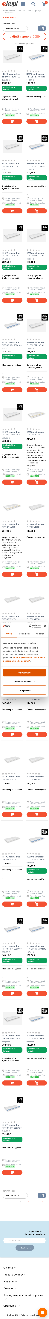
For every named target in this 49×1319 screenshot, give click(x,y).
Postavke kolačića (22, 681)
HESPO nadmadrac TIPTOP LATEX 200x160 (35, 433)
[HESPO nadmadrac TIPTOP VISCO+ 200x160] (37, 599)
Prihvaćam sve (24, 672)
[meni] (23, 4)
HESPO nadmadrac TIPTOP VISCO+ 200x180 (11, 858)
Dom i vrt (21, 11)
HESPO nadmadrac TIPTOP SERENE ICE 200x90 (11, 165)
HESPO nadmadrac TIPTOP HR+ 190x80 (35, 75)
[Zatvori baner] (45, 626)
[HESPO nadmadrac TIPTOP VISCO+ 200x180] (12, 840)
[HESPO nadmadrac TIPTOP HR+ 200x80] (37, 146)
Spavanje (37, 11)
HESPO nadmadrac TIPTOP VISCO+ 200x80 (35, 698)
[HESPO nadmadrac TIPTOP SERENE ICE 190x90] (37, 236)
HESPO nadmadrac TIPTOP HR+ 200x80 (36, 164)
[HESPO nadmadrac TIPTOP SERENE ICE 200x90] (12, 146)
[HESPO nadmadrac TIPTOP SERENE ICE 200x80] (37, 325)
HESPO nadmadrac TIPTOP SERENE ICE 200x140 (11, 254)
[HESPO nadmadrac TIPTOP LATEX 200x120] (12, 507)
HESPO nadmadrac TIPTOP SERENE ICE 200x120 (11, 1037)
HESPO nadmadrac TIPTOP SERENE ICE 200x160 (11, 433)
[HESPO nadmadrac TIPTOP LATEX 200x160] (37, 415)
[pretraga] (33, 4)
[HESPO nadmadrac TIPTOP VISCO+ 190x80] (37, 507)
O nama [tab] (40, 634)
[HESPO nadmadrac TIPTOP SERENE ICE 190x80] (12, 57)
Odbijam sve (24, 690)
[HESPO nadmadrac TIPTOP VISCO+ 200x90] (12, 759)
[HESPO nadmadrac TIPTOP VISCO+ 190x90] (37, 759)
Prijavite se (25, 1247)
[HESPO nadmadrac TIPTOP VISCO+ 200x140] (12, 599)
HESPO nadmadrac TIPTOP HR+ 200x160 (12, 947)
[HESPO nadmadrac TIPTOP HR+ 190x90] (37, 1018)
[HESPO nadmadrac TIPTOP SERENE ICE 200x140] (12, 236)
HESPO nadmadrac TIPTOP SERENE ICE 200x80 (36, 344)
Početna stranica (9, 11)
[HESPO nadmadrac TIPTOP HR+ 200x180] (12, 325)
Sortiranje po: (9, 24)
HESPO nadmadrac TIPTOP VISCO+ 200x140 (11, 618)
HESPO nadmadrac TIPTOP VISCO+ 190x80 (35, 525)
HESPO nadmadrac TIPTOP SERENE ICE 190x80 (11, 75)
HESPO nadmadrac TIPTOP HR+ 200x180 (12, 343)
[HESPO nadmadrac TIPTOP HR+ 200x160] (12, 929)
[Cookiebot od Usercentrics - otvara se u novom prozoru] (30, 626)
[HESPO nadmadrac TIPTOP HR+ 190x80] (37, 57)
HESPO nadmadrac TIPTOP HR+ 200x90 (36, 858)
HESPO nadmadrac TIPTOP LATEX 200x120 (11, 525)
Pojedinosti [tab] (24, 634)
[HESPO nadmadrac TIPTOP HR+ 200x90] (37, 840)
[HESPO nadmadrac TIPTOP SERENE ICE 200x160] (12, 415)
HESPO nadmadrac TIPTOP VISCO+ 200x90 (11, 778)
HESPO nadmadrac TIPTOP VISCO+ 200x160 (35, 618)
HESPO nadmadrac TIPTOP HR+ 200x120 (12, 1126)
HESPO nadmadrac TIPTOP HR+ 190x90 (36, 1037)
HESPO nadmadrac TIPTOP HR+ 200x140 (36, 947)
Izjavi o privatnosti (22, 657)
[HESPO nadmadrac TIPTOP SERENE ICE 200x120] (12, 1018)
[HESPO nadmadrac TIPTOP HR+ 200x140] (37, 929)
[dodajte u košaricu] (12, 121)
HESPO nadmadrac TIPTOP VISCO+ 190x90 (35, 778)
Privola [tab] (8, 634)
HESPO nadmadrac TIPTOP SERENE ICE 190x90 (36, 254)
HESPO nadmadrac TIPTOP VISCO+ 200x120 (11, 698)
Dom (29, 11)
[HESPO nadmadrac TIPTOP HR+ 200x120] (12, 1108)
